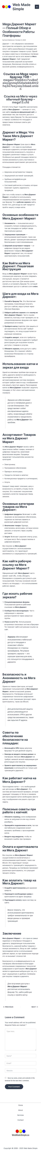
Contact (21, 1120)
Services (20, 1115)
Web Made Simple (21, 7)
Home (20, 1105)
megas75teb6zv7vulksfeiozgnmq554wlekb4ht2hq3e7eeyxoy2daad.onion (21, 84)
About (20, 1110)
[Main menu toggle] (37, 7)
